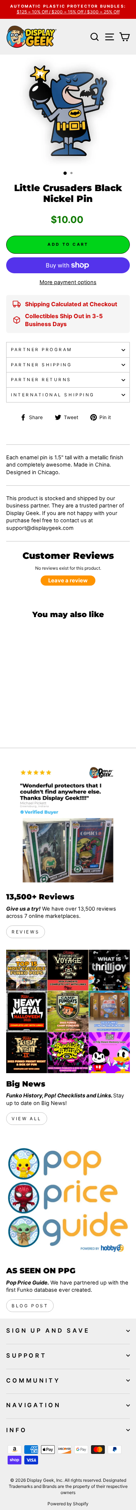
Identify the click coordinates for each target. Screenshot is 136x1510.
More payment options (68, 282)
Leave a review (68, 580)
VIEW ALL (27, 1118)
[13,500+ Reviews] (68, 824)
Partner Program (41, 349)
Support (26, 1355)
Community (33, 1380)
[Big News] (68, 1011)
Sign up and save (48, 1330)
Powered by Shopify (68, 1503)
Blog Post (30, 1305)
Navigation (33, 1405)
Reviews (26, 932)
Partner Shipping (41, 364)
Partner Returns (41, 379)
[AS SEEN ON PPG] (68, 1198)
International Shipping (53, 394)
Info (16, 1430)
